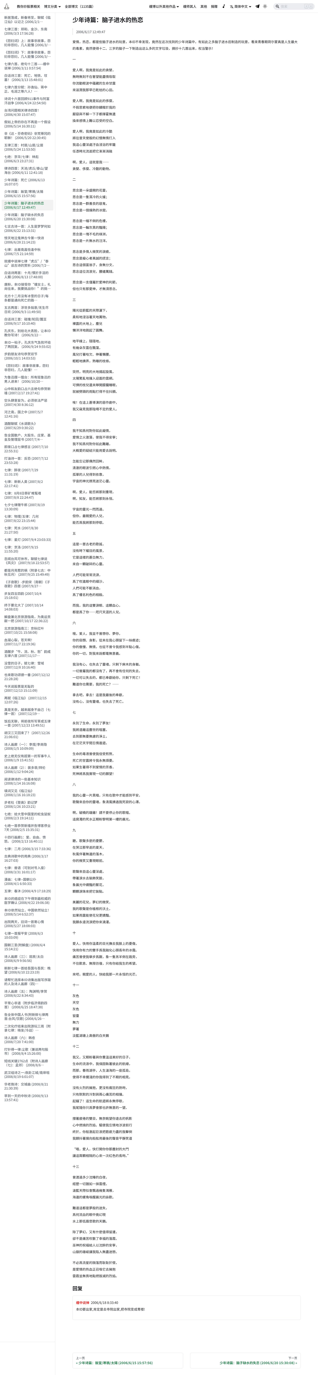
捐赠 (214, 6)
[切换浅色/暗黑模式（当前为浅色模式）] (265, 6)
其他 (203, 6)
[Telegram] (257, 6)
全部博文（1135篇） (80, 6)
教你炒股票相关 (28, 6)
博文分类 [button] (50, 6)
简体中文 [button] (241, 6)
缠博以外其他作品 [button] (162, 6)
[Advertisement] (27, 1359)
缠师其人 (189, 6)
